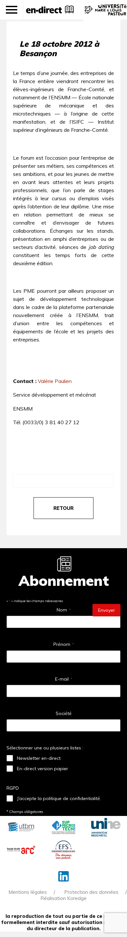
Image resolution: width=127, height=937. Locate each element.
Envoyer (106, 610)
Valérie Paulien (55, 381)
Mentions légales (27, 892)
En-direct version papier (42, 768)
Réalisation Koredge (63, 898)
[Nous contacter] (87, 13)
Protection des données (91, 892)
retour (63, 508)
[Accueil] (44, 9)
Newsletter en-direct (39, 758)
